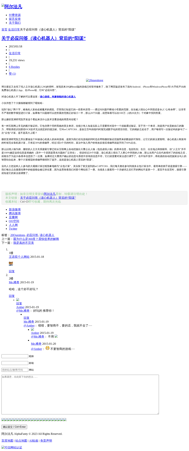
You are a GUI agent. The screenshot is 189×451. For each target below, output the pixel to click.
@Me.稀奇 (23, 310)
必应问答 (32, 235)
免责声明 (46, 440)
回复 (12, 271)
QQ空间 (14, 221)
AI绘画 (33, 440)
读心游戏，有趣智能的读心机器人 (58, 96)
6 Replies (14, 66)
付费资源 (15, 15)
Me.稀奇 (14, 282)
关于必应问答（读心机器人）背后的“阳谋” (43, 38)
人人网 (13, 225)
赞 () (12, 73)
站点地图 (21, 440)
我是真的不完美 (23, 242)
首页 (4, 29)
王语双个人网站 (19, 256)
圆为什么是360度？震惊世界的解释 (36, 238)
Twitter (13, 228)
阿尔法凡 (50, 193)
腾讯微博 (15, 213)
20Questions (17, 235)
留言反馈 (15, 18)
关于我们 (15, 22)
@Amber (29, 325)
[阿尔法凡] (11, 6)
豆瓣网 (13, 217)
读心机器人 (47, 235)
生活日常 (14, 29)
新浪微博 (15, 209)
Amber (20, 307)
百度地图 (7, 440)
